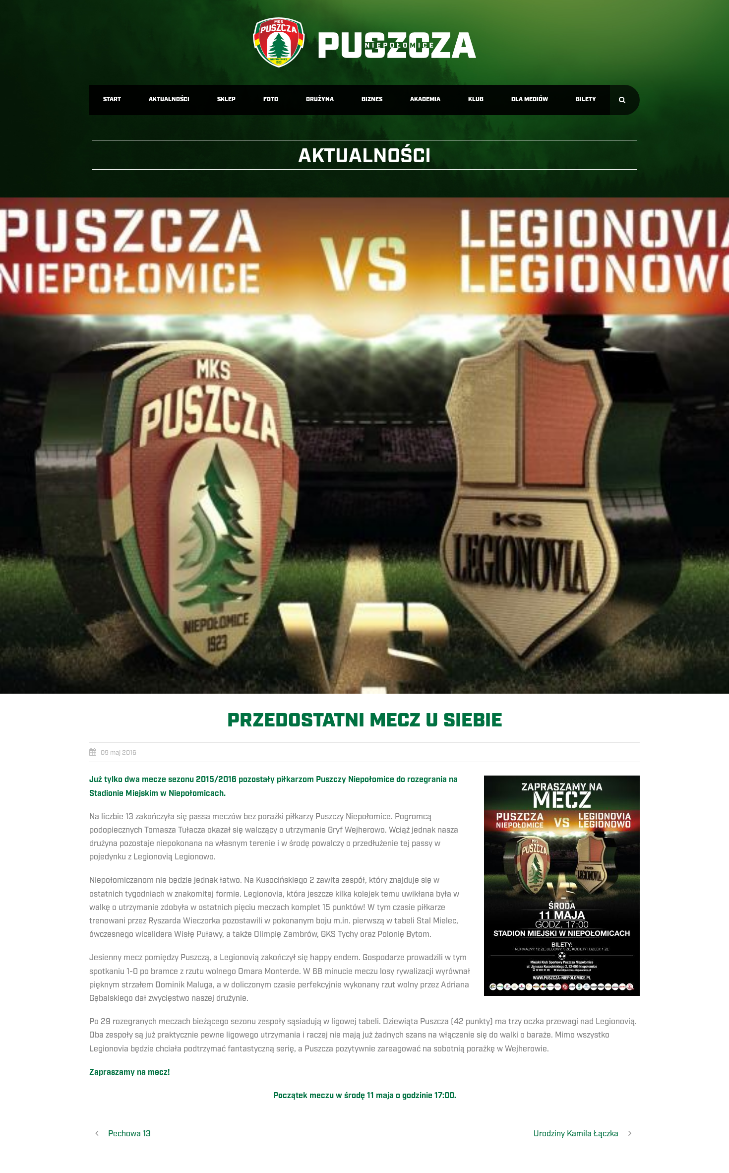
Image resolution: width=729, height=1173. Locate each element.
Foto (270, 99)
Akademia (425, 99)
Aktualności (169, 99)
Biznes (372, 99)
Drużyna (320, 99)
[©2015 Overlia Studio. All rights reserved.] (364, 445)
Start (112, 99)
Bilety (586, 99)
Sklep (226, 99)
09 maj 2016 (118, 753)
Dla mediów (529, 99)
